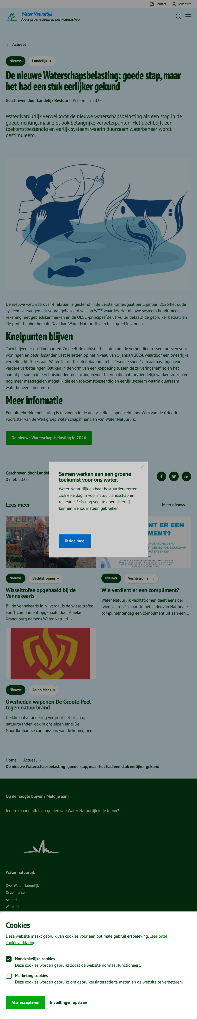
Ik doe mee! (75, 541)
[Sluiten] (143, 466)
